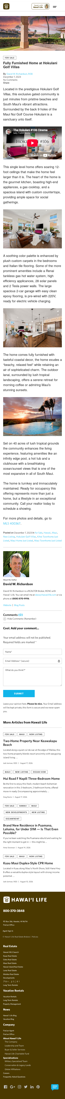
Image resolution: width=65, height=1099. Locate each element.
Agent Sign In (8, 931)
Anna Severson (9, 847)
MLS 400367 (12, 523)
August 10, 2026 (26, 881)
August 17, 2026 (26, 763)
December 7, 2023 (12, 76)
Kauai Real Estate (10, 956)
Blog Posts (19, 605)
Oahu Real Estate (10, 959)
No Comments (10, 79)
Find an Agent (8, 1030)
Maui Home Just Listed (21, 540)
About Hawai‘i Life (12, 1038)
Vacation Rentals (9, 996)
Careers (6, 1073)
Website (7, 605)
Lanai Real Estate (10, 970)
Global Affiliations (12, 1069)
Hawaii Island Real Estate (13, 967)
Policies (35, 936)
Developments (9, 978)
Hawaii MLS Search (11, 952)
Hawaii (47, 532)
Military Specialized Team (16, 1061)
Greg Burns (7, 797)
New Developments (16, 812)
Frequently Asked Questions (14, 1077)
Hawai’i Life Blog (10, 1015)
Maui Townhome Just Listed (48, 540)
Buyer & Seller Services (15, 1049)
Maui (54, 532)
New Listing (9, 536)
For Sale (10, 58)
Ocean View (39, 772)
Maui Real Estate (10, 963)
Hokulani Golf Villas (26, 536)
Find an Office (8, 925)
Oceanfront (12, 819)
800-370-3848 (13, 910)
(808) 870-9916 (20, 598)
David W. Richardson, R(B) (20, 73)
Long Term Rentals (10, 985)
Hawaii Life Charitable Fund (17, 1053)
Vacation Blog (8, 1019)
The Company (11, 1041)
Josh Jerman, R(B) (10, 763)
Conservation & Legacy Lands (18, 1065)
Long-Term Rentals (10, 1000)
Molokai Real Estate (11, 974)
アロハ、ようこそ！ (11, 981)
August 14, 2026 (24, 847)
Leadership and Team (14, 1045)
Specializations (10, 1057)
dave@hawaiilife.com (45, 594)
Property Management (12, 1004)
